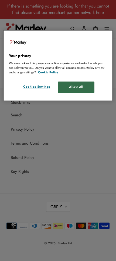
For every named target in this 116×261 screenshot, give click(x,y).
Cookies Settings (36, 87)
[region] (58, 65)
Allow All (76, 87)
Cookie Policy (48, 72)
